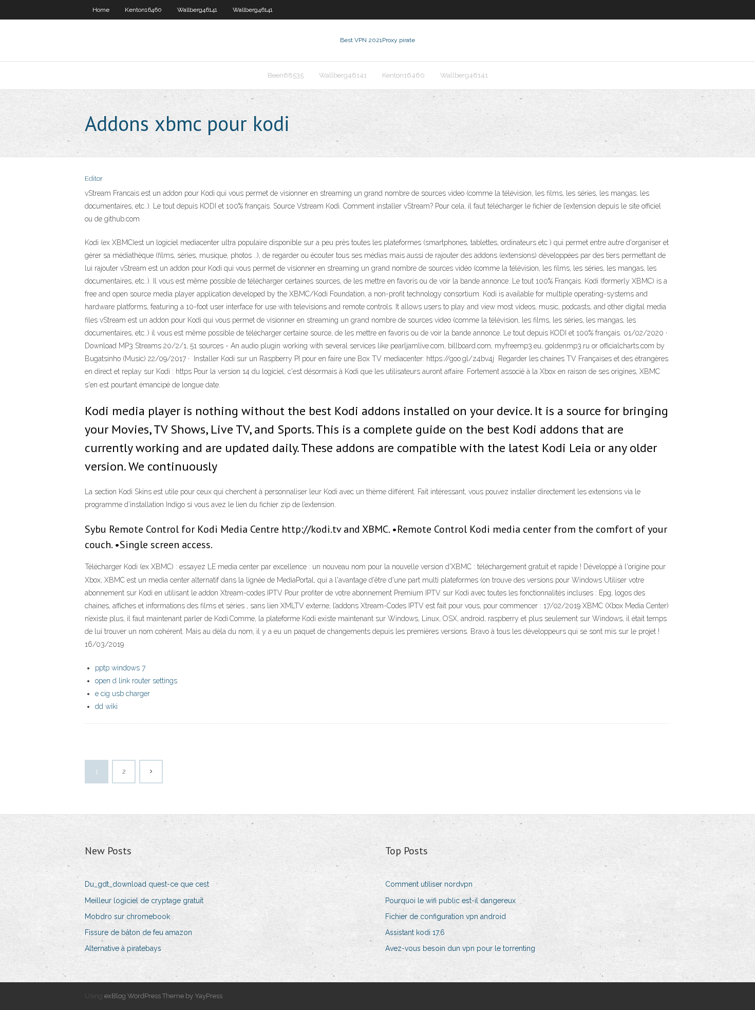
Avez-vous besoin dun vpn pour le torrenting (460, 948)
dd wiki (106, 706)
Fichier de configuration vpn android (445, 916)
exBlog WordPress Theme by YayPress (163, 996)
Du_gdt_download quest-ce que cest (147, 884)
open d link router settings (136, 681)
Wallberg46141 (197, 9)
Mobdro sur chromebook (127, 916)
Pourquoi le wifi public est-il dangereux (450, 900)
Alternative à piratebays (123, 948)
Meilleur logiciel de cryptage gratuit (144, 900)
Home (100, 9)
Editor (94, 178)
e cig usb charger (122, 693)
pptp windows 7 (120, 668)
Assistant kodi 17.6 (415, 932)
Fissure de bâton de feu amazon (138, 932)
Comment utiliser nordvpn (429, 884)
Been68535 (286, 75)
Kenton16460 (143, 9)
